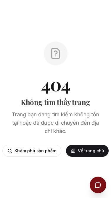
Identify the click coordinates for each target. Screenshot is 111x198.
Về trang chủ (91, 150)
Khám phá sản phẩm (35, 150)
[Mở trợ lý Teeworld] (98, 185)
